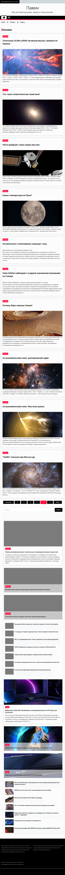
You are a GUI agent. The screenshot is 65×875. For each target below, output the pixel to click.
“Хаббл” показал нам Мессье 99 (19, 457)
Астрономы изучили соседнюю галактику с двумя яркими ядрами (25, 616)
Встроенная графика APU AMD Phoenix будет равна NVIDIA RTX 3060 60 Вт (37, 828)
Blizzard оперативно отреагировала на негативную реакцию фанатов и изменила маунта (37, 783)
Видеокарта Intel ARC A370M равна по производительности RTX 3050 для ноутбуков (31, 711)
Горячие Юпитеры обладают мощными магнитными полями (33, 654)
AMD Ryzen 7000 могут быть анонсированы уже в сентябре (32, 790)
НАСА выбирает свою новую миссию (21, 145)
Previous (8, 502)
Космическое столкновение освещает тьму (25, 244)
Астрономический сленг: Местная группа (23, 406)
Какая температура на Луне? (17, 195)
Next (57, 502)
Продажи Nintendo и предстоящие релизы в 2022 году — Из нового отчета (28, 748)
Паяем (32, 8)
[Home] (4, 17)
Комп (7, 707)
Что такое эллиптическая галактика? (21, 94)
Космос (5, 36)
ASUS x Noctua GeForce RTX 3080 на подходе (28, 797)
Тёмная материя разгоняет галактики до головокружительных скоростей (31, 552)
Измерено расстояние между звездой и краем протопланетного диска (27, 589)
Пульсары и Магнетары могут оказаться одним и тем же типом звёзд (36, 624)
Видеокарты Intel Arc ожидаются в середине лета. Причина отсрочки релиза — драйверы (36, 813)
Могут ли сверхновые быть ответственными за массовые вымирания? (36, 639)
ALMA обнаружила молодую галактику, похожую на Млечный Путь (35, 647)
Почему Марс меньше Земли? (17, 305)
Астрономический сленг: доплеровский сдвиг (26, 358)
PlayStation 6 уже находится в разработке (27, 820)
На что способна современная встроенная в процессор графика (34, 805)
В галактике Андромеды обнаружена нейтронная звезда (32, 670)
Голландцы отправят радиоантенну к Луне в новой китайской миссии (36, 631)
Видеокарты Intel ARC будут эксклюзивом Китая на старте (23, 775)
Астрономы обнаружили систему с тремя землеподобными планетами (36, 662)
